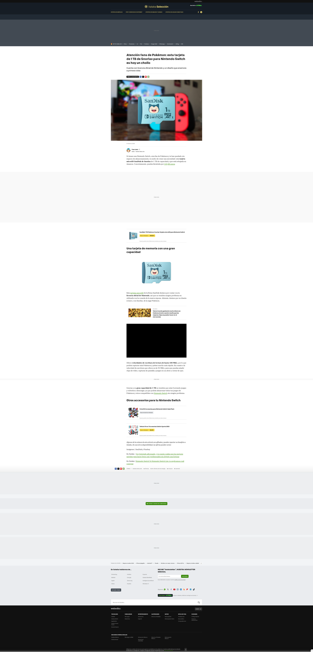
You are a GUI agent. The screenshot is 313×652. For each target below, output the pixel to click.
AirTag (177, 44)
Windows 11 (146, 583)
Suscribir (185, 576)
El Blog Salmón (195, 616)
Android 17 (149, 563)
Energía (129, 577)
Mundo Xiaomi (115, 627)
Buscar (198, 602)
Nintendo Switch (160, 393)
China (125, 44)
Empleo (129, 583)
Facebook (198, 12)
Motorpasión (168, 616)
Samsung (129, 580)
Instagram (177, 589)
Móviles (113, 577)
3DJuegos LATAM (129, 637)
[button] (135, 149)
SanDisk (177, 468)
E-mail (148, 77)
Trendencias (181, 616)
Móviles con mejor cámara (168, 563)
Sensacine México (142, 637)
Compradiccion (182, 621)
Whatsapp (162, 44)
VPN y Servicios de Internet (134, 12)
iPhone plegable (140, 563)
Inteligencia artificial (148, 580)
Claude (157, 563)
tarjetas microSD (137, 293)
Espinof (140, 619)
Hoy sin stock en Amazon (146, 412)
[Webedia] (198, 1)
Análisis (129, 574)
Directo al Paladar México (156, 637)
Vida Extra (127, 619)
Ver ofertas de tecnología (158, 468)
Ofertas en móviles (117, 12)
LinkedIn (190, 589)
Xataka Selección (156, 6)
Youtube (174, 589)
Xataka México (115, 637)
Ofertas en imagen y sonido (154, 12)
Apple (113, 580)
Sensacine (140, 616)
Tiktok (194, 589)
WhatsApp (164, 589)
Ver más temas (116, 590)
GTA (182, 44)
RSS (184, 589)
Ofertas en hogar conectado (174, 12)
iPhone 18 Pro (180, 563)
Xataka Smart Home (114, 624)
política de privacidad (180, 579)
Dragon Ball (154, 44)
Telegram (201, 12)
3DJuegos (127, 616)
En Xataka (155, 309)
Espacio (145, 574)
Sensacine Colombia (140, 640)
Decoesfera (181, 619)
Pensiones (131, 44)
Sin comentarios (133, 77)
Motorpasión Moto (169, 619)
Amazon (170, 468)
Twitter (143, 77)
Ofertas (147, 468)
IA (137, 44)
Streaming (114, 574)
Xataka (113, 616)
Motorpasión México (168, 637)
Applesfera (114, 621)
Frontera (146, 44)
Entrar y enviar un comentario (157, 503)
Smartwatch (170, 44)
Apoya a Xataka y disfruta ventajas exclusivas (184, 595)
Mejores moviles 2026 (128, 563)
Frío (141, 44)
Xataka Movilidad (147, 577)
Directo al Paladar (156, 616)
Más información (168, 650)
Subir (197, 609)
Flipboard (146, 77)
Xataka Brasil (114, 639)
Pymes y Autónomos (194, 619)
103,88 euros (169, 164)
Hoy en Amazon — (147, 235)
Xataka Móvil (114, 619)
